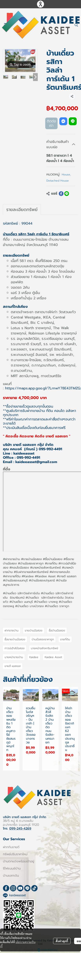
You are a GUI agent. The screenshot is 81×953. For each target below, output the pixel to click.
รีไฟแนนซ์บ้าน (12, 868)
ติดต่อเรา (51, 123)
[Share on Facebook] (61, 193)
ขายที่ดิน (65, 639)
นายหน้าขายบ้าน (14, 657)
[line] (27, 888)
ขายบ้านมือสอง (33, 630)
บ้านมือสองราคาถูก (43, 639)
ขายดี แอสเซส (13, 666)
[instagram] (13, 888)
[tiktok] (34, 888)
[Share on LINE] (66, 193)
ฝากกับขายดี (11, 847)
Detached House (57, 181)
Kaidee (33, 657)
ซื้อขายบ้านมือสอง (15, 639)
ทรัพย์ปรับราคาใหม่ (15, 854)
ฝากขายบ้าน (11, 630)
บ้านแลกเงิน (11, 875)
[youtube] (20, 888)
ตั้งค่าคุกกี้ (62, 941)
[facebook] (6, 888)
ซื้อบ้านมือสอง (57, 630)
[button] (76, 25)
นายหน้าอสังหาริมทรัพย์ (44, 648)
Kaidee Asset (53, 657)
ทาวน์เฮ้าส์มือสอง (15, 648)
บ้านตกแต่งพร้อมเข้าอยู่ (18, 861)
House (66, 174)
